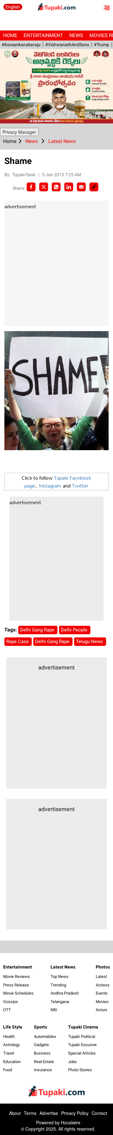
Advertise (49, 1113)
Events (102, 993)
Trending (58, 985)
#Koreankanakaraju (21, 44)
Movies (102, 1001)
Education (12, 1061)
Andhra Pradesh (65, 993)
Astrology (11, 1044)
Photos (103, 966)
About (15, 1113)
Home (10, 35)
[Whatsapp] (56, 187)
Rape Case (18, 641)
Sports (40, 1026)
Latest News (63, 966)
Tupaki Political (81, 1036)
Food (7, 1069)
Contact (99, 1113)
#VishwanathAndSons (67, 44)
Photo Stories (80, 1069)
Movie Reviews (16, 976)
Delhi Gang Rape (38, 630)
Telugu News (90, 641)
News (76, 35)
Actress (103, 985)
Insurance (43, 1069)
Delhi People (75, 630)
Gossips (10, 1001)
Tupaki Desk (24, 174)
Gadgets (41, 1044)
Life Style (12, 1026)
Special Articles (82, 1053)
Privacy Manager (19, 132)
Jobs (72, 1061)
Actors (101, 1009)
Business (42, 1053)
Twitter (80, 485)
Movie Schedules (18, 993)
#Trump (101, 44)
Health (9, 1036)
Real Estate (44, 1061)
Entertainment (43, 35)
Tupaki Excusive (82, 1044)
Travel (8, 1053)
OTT (7, 1009)
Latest (101, 976)
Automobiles (45, 1036)
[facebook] (31, 187)
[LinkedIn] (68, 187)
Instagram (50, 485)
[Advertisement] (56, 268)
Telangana (60, 1001)
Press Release (16, 985)
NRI (54, 1009)
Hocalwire (70, 1122)
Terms (30, 1113)
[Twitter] (43, 187)
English (13, 6)
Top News (59, 976)
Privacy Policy (75, 1113)
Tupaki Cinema (83, 1026)
